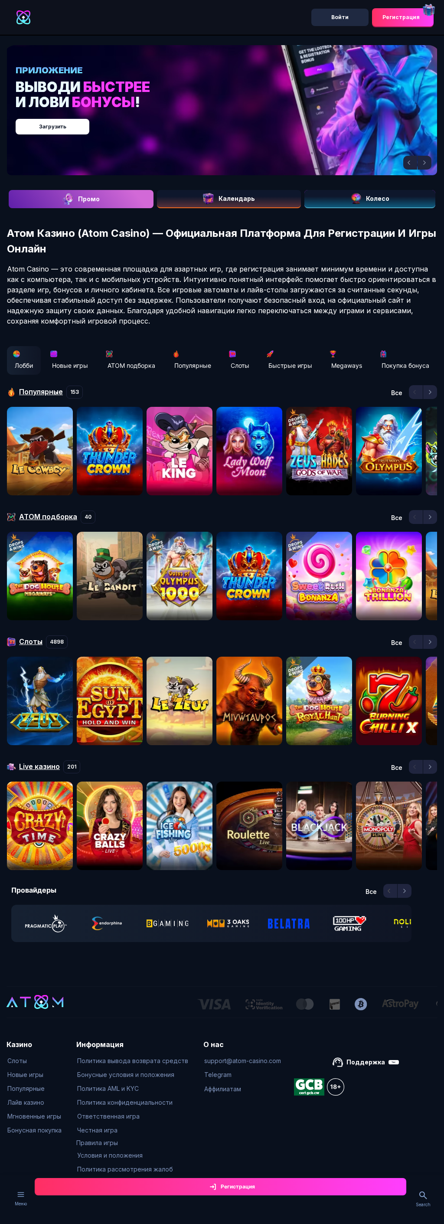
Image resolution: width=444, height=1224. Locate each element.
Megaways (346, 365)
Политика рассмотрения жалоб (125, 1169)
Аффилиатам (222, 1089)
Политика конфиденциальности (125, 1102)
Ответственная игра (108, 1116)
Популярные (192, 365)
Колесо (377, 198)
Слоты (240, 365)
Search (423, 1204)
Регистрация (401, 17)
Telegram (218, 1074)
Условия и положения (110, 1155)
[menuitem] (34, 1061)
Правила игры (97, 1142)
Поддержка (365, 1062)
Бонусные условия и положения (125, 1074)
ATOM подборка (131, 365)
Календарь (237, 198)
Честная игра (97, 1130)
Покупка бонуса (405, 365)
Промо (89, 199)
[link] (46, 923)
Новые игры (70, 365)
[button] (410, 163)
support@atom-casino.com (242, 1060)
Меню (21, 1203)
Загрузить (52, 126)
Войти (340, 17)
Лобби (24, 365)
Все (396, 393)
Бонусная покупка (34, 1130)
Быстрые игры (290, 365)
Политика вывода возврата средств (132, 1060)
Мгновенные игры (34, 1116)
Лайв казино (25, 1102)
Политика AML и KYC (108, 1088)
